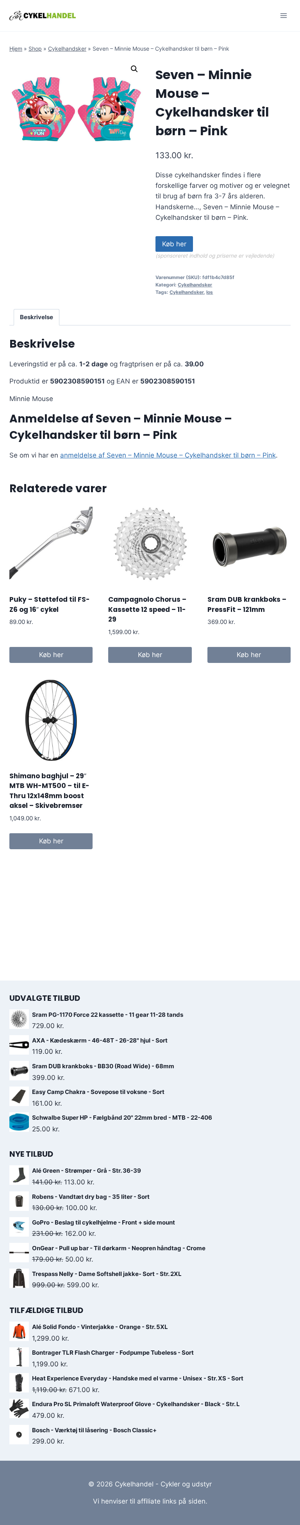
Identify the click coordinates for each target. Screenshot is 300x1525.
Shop (35, 48)
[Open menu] (283, 15)
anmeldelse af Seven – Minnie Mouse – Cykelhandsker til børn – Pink (168, 455)
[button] (134, 69)
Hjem (15, 48)
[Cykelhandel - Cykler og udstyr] (42, 15)
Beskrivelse (36, 317)
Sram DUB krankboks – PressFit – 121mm (246, 604)
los (209, 292)
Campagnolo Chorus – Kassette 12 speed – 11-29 (147, 609)
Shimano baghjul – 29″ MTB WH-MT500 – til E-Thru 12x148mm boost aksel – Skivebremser (49, 791)
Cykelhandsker (67, 48)
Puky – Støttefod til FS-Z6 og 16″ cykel (49, 604)
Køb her (174, 244)
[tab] (37, 317)
